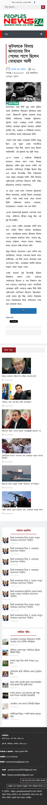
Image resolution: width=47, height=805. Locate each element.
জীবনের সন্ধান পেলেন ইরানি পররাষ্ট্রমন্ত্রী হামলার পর (21, 431)
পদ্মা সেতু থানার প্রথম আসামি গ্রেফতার (33, 780)
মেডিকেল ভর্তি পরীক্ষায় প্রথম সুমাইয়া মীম (26, 672)
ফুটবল (16, 76)
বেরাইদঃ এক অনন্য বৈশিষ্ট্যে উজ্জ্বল (25, 703)
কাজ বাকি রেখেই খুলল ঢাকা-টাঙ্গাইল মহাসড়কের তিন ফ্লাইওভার (25, 683)
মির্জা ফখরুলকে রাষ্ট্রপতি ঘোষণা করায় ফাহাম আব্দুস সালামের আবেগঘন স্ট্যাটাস (26, 594)
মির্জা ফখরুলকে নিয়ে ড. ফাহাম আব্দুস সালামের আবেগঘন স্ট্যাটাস (26, 582)
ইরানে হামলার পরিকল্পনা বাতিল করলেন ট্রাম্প (19, 376)
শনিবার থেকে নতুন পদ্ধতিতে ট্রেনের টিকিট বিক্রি (25, 651)
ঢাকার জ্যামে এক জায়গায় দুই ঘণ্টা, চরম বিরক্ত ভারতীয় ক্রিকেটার (25, 694)
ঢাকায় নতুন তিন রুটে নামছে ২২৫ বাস (24, 662)
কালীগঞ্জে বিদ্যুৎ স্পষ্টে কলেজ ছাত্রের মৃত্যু (25, 715)
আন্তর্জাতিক (33, 73)
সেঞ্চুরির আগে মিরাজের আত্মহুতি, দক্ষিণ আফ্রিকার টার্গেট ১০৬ (26, 786)
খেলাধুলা (9, 76)
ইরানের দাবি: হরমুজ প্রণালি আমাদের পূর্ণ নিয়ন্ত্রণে (20, 484)
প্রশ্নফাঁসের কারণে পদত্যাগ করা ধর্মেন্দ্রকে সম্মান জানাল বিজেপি (22, 457)
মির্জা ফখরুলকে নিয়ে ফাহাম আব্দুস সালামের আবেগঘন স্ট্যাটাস (25, 539)
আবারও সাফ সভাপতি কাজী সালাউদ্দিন (16, 402)
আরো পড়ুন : (9, 350)
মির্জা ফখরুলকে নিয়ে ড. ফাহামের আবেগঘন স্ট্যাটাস (24, 549)
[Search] (43, 7)
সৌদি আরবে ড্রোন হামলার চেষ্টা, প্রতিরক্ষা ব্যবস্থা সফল (22, 510)
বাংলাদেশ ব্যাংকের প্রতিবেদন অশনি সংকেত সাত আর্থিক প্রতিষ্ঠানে (25, 640)
